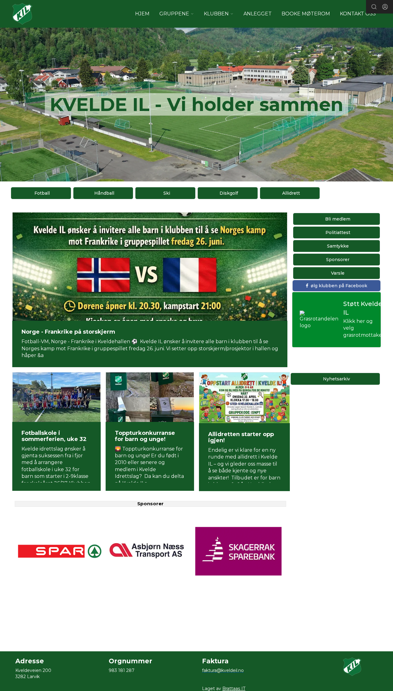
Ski (166, 193)
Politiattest (337, 232)
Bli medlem (337, 219)
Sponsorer (337, 259)
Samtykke (338, 246)
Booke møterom (306, 14)
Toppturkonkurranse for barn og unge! (145, 436)
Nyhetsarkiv (336, 379)
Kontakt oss (358, 14)
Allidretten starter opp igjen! (241, 437)
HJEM (142, 14)
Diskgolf (229, 193)
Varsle (337, 273)
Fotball (42, 193)
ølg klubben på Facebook (339, 285)
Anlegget (257, 14)
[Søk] (373, 6)
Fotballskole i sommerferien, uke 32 (54, 436)
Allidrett (291, 193)
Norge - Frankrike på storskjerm (68, 331)
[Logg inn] (385, 6)
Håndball (104, 193)
